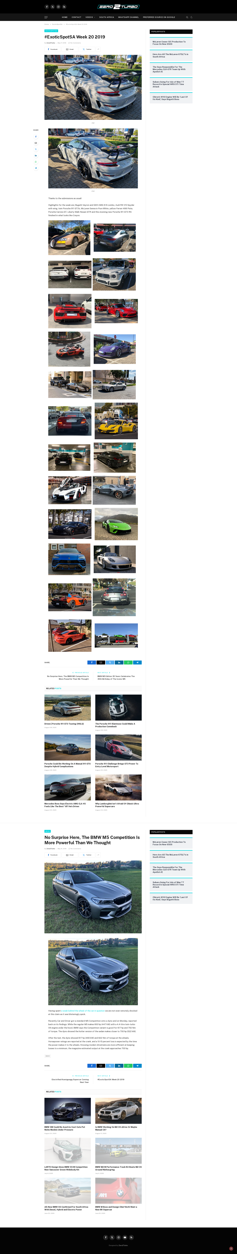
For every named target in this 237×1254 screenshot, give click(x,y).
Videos (89, 17)
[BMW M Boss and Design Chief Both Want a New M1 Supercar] (118, 1191)
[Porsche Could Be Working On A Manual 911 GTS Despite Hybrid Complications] (67, 747)
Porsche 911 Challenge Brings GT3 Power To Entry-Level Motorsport (116, 765)
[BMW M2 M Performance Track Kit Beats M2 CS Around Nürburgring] (118, 1151)
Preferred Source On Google (159, 17)
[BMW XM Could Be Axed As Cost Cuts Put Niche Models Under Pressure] (67, 1111)
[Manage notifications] (231, 1249)
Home (65, 17)
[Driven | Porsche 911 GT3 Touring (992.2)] (67, 708)
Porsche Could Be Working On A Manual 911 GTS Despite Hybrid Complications (67, 765)
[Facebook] (35, 136)
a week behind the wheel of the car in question (83, 1011)
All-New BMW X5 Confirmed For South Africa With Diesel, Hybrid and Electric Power (66, 1208)
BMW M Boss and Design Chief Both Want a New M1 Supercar (116, 1208)
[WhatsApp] (35, 161)
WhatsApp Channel (128, 17)
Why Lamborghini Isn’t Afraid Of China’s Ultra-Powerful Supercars (117, 805)
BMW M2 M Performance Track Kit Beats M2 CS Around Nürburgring (118, 1168)
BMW (48, 1056)
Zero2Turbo (51, 43)
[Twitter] (35, 149)
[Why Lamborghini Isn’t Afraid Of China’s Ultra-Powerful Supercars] (118, 787)
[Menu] (46, 17)
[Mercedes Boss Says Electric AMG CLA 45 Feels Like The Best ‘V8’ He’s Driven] (67, 787)
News (47, 831)
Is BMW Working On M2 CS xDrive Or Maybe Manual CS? (116, 1128)
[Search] (187, 17)
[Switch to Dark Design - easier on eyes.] (191, 17)
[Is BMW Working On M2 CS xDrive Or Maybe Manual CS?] (118, 1111)
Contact (76, 17)
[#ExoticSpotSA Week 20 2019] (93, 119)
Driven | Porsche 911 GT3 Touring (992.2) (64, 724)
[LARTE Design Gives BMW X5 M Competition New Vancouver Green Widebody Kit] (67, 1151)
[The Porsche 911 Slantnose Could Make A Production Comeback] (118, 708)
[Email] (35, 142)
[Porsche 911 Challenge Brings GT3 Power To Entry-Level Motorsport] (118, 747)
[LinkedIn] (35, 155)
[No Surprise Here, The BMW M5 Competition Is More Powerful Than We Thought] (93, 933)
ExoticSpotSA (51, 31)
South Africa (106, 17)
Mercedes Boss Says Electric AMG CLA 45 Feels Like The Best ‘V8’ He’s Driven (65, 805)
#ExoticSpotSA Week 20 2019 (111, 1079)
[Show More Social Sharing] (98, 49)
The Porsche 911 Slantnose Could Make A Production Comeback (115, 725)
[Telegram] (35, 168)
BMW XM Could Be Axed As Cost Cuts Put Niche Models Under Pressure (64, 1128)
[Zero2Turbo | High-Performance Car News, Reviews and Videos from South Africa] (118, 7)
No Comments (75, 43)
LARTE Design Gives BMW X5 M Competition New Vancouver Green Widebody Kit (66, 1168)
